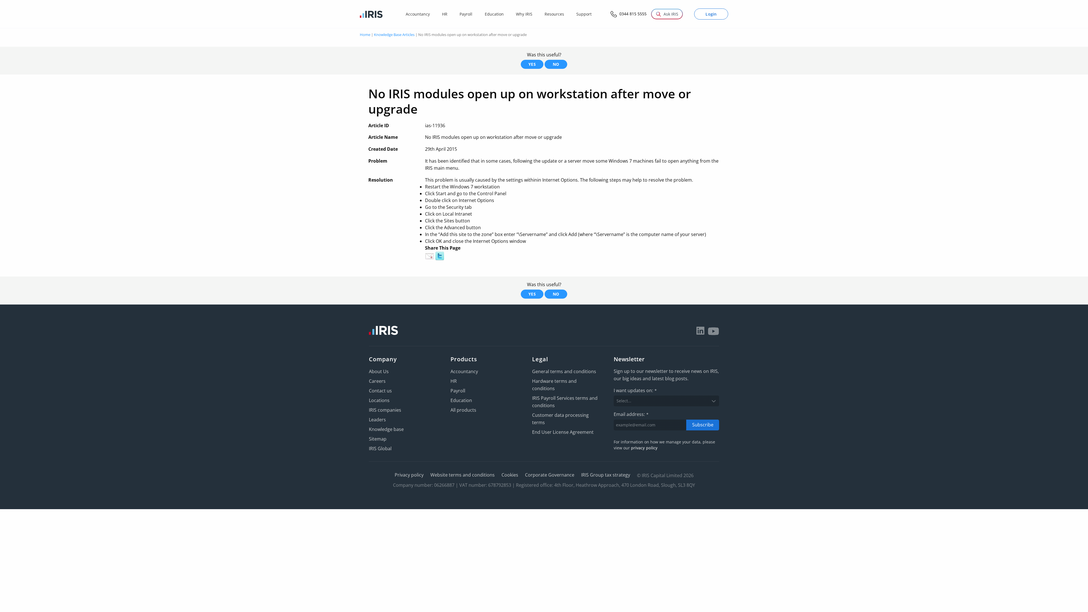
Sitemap (377, 439)
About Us (379, 371)
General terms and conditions (564, 371)
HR (453, 381)
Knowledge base (386, 429)
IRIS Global (380, 448)
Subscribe (702, 425)
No (556, 64)
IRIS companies (385, 410)
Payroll (457, 391)
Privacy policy (409, 475)
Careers (377, 381)
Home (365, 34)
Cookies (510, 475)
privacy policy (644, 447)
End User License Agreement (563, 432)
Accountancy (464, 371)
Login (711, 14)
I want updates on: (635, 390)
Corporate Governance (549, 475)
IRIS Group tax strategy (605, 475)
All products (463, 410)
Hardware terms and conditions (554, 385)
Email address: (631, 414)
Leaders (377, 419)
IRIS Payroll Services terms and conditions (565, 402)
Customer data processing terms (560, 419)
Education (461, 400)
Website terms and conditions (462, 475)
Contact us (380, 391)
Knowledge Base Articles (394, 34)
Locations (379, 400)
